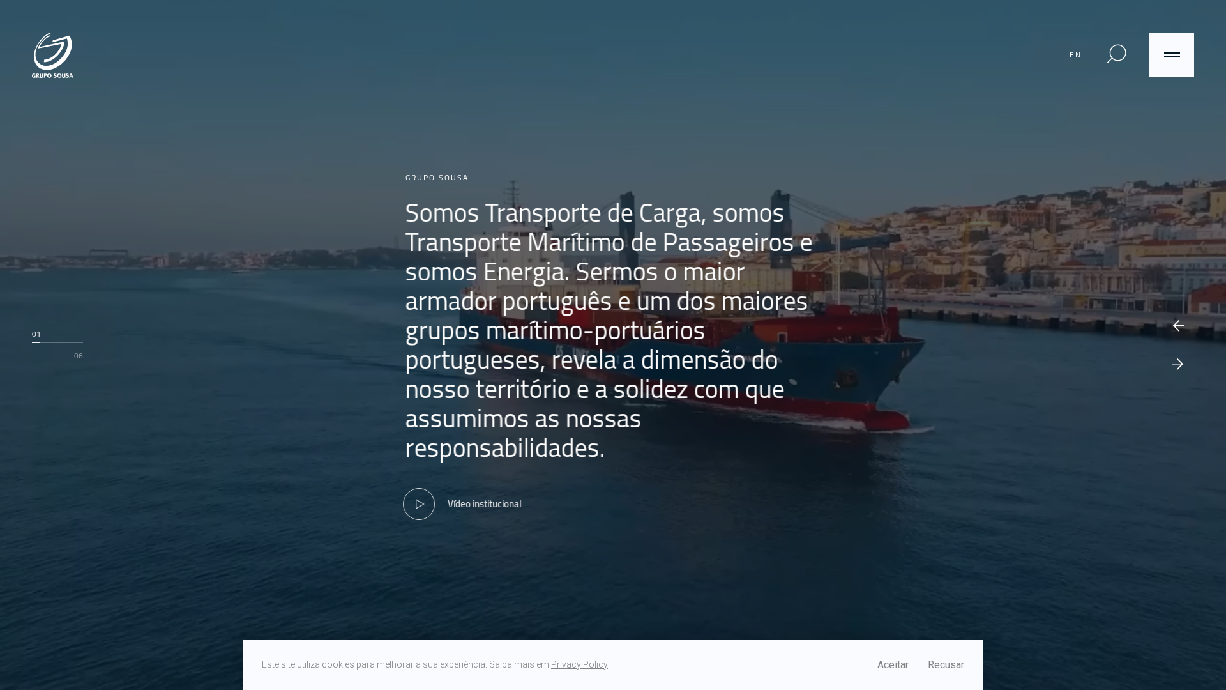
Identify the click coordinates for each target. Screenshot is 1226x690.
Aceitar (893, 665)
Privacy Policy (579, 664)
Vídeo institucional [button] (487, 504)
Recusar (946, 665)
